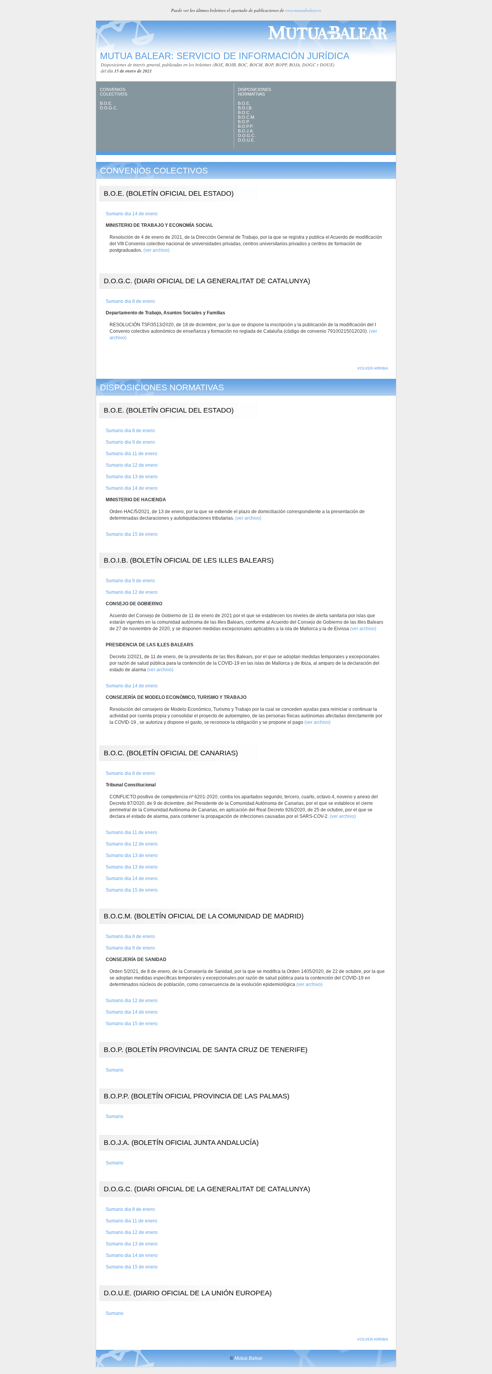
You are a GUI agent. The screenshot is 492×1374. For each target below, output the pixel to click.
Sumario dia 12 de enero (132, 465)
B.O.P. (244, 121)
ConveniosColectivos (113, 91)
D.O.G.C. (109, 108)
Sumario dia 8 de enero (130, 301)
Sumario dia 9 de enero (130, 442)
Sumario (114, 1070)
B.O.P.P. (245, 126)
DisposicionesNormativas (254, 91)
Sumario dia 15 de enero (132, 534)
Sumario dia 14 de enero (132, 213)
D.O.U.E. (246, 140)
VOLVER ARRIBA (372, 368)
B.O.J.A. (246, 131)
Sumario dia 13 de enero (132, 476)
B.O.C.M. (246, 117)
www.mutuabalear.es (303, 10)
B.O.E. (106, 103)
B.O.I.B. (245, 108)
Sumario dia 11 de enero (131, 453)
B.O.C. (244, 112)
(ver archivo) (156, 250)
